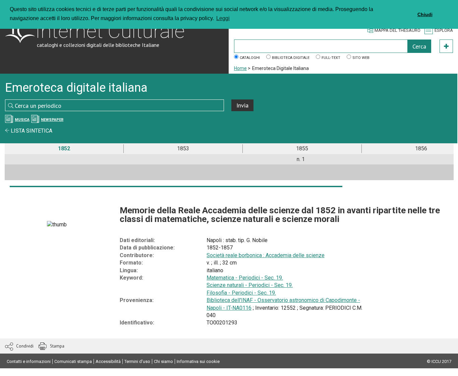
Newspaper (52, 120)
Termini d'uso (137, 361)
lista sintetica (30, 131)
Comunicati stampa (73, 361)
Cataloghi (250, 58)
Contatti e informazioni (29, 361)
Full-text (331, 58)
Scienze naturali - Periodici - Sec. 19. (250, 285)
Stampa (57, 346)
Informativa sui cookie (198, 361)
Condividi (25, 346)
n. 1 (301, 159)
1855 (302, 148)
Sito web (360, 58)
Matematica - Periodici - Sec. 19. (245, 278)
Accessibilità (108, 361)
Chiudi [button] (425, 14)
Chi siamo (163, 361)
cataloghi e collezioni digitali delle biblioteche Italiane (98, 45)
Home (240, 68)
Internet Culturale (110, 31)
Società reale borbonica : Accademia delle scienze (266, 255)
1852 (64, 148)
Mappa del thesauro (397, 30)
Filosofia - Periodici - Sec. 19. (241, 293)
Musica (22, 120)
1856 (421, 148)
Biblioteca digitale (290, 58)
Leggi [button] (223, 18)
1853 (183, 148)
